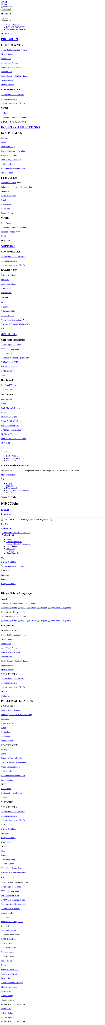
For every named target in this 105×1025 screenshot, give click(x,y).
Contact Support (7, 315)
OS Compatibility (8, 311)
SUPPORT (8, 246)
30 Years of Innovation (10, 349)
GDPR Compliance (9, 939)
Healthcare (5, 209)
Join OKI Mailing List (10, 425)
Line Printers (6, 58)
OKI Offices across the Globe (13, 900)
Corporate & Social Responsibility (15, 358)
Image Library (7, 978)
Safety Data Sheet (8, 284)
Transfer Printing (8, 147)
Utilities (4, 236)
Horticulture (6, 204)
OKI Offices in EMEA (10, 362)
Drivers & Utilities (8, 275)
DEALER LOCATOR (15, 27)
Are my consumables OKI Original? (15, 103)
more (3, 375)
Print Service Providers (10, 710)
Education (5, 191)
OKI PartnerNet (7, 371)
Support (9, 486)
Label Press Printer (8, 183)
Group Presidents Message (12, 982)
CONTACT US (12, 25)
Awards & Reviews (9, 974)
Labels (3, 142)
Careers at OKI (7, 913)
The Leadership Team (10, 895)
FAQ (3, 302)
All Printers (5, 113)
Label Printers (6, 72)
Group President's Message (12, 421)
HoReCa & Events (8, 196)
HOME (9, 483)
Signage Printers (7, 80)
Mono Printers (7, 54)
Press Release (6, 399)
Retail (3, 200)
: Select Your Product (16, 533)
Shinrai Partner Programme (12, 922)
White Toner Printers (9, 63)
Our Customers (7, 353)
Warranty (4, 307)
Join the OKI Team (9, 366)
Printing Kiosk (7, 213)
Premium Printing (8, 232)
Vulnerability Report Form (11, 320)
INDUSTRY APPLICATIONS (20, 127)
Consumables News (9, 99)
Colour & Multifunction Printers (14, 50)
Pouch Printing (7, 155)
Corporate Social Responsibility (14, 904)
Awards (4, 412)
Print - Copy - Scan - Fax (11, 160)
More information (8, 475)
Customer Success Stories (11, 117)
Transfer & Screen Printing (12, 758)
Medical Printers (7, 85)
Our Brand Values (8, 385)
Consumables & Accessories (12, 94)
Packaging (5, 138)
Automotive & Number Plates (13, 168)
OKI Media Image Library (11, 430)
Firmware (5, 279)
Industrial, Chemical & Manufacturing (16, 187)
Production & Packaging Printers (14, 76)
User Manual (6, 288)
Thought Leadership (9, 417)
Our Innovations (7, 389)
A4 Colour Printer (8, 164)
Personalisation (7, 173)
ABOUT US (9, 334)
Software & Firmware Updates (13, 324)
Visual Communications (10, 767)
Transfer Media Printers (10, 67)
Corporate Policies (8, 930)
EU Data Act (6, 293)
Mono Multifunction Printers (17, 490)
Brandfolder (6, 223)
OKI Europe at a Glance (11, 345)
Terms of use (6, 991)
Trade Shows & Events (10, 408)
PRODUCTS (9, 39)
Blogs (3, 404)
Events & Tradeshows (10, 969)
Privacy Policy (7, 996)
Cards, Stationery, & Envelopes (13, 151)
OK (2, 479)
